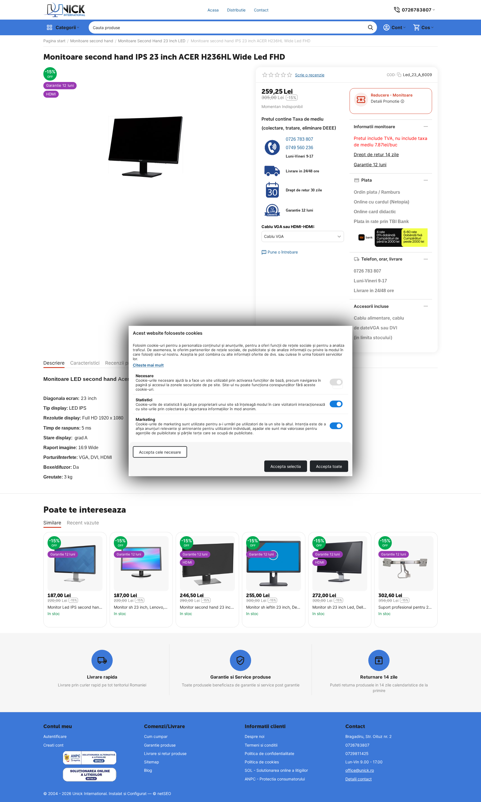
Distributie (236, 10)
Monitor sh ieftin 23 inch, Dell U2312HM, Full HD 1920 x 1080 (272, 607)
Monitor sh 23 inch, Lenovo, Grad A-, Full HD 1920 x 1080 (141, 607)
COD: (391, 74)
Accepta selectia (285, 466)
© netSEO (162, 793)
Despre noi (254, 736)
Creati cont (53, 745)
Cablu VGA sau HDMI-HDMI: (288, 226)
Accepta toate (329, 466)
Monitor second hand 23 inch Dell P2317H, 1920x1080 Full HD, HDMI (206, 607)
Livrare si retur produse (165, 753)
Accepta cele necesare (160, 452)
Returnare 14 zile (379, 677)
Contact (261, 10)
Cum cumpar (156, 736)
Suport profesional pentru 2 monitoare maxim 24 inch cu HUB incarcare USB (404, 607)
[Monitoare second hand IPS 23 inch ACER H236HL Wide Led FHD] (145, 147)
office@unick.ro (359, 770)
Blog (148, 770)
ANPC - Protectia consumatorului (275, 779)
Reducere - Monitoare (391, 95)
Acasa (213, 10)
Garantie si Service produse (240, 677)
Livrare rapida (102, 677)
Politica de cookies (262, 761)
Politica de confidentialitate (269, 753)
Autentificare (55, 736)
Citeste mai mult (148, 365)
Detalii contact (358, 779)
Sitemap (151, 761)
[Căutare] (371, 27)
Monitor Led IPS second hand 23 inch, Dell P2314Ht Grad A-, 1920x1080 (75, 607)
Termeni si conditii (261, 745)
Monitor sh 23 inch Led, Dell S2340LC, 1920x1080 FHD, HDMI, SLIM (337, 607)
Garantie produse (160, 745)
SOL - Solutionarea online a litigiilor (276, 770)
